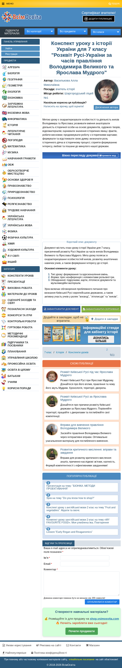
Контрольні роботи (22, 321)
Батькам (14, 376)
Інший (12, 262)
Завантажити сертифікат (102, 309)
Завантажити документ (62, 309)
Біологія (14, 73)
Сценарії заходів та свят (22, 301)
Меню (63, 3)
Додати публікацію (100, 18)
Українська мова (20, 225)
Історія (13, 125)
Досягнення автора (106, 107)
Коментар (51, 569)
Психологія (16, 198)
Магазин (94, 645)
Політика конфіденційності (50, 652)
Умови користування (18, 645)
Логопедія (15, 140)
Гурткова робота (20, 327)
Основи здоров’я (20, 179)
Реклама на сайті (50, 645)
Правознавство (19, 185)
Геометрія (15, 85)
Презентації (16, 281)
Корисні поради (19, 388)
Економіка (15, 97)
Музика (13, 152)
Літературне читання (16, 132)
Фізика (12, 231)
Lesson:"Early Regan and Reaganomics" (69, 532)
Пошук (116, 3)
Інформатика (17, 119)
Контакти (75, 645)
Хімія (11, 243)
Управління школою (23, 357)
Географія (15, 79)
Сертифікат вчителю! (99, 13)
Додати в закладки (106, 318)
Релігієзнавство (20, 204)
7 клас (48, 352)
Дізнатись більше (101, 339)
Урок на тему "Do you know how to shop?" (70, 498)
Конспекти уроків (21, 275)
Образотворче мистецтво (18, 172)
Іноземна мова (19, 113)
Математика (17, 146)
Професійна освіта (22, 363)
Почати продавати (82, 631)
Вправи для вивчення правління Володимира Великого (82, 426)
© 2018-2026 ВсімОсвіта (61, 665)
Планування (17, 351)
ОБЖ (11, 164)
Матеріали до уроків (22, 294)
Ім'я (47, 557)
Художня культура (21, 250)
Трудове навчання (21, 210)
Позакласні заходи (22, 309)
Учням (12, 382)
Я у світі (13, 256)
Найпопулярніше (15, 652)
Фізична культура (20, 237)
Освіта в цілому (19, 369)
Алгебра (14, 67)
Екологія (14, 91)
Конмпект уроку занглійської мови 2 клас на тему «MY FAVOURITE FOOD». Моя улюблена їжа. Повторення (78, 521)
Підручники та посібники (18, 344)
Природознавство (21, 192)
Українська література (16, 218)
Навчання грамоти (22, 158)
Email (48, 563)
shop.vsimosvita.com (104, 618)
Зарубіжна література (15, 105)
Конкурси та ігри (20, 315)
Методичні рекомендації (17, 335)
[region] (62, 334)
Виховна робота (20, 288)
